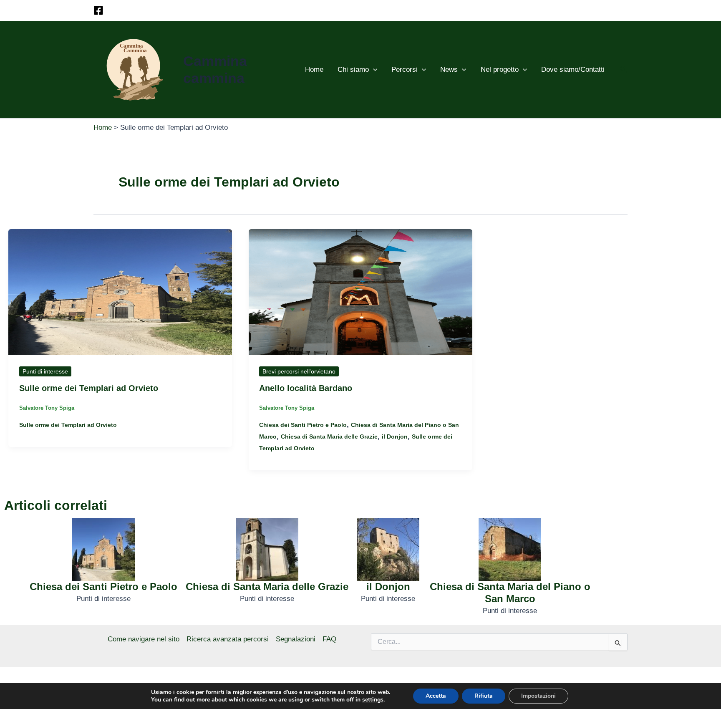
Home (314, 69)
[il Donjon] (388, 549)
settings (372, 700)
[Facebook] (98, 10)
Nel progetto (500, 69)
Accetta (436, 696)
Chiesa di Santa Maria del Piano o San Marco (510, 592)
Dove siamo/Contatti (573, 69)
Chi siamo (353, 69)
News (449, 69)
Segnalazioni (295, 639)
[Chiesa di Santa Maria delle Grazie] (267, 549)
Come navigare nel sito (143, 639)
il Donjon (395, 436)
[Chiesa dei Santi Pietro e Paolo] (103, 549)
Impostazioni (538, 696)
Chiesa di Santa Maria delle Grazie (329, 436)
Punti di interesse (45, 371)
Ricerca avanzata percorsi (228, 639)
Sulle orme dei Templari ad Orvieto (88, 388)
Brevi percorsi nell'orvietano (298, 371)
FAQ (329, 639)
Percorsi (404, 69)
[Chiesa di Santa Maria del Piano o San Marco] (510, 549)
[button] (373, 69)
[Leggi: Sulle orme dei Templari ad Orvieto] (120, 291)
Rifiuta (483, 696)
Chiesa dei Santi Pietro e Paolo (303, 424)
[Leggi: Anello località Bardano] (360, 291)
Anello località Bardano (305, 388)
